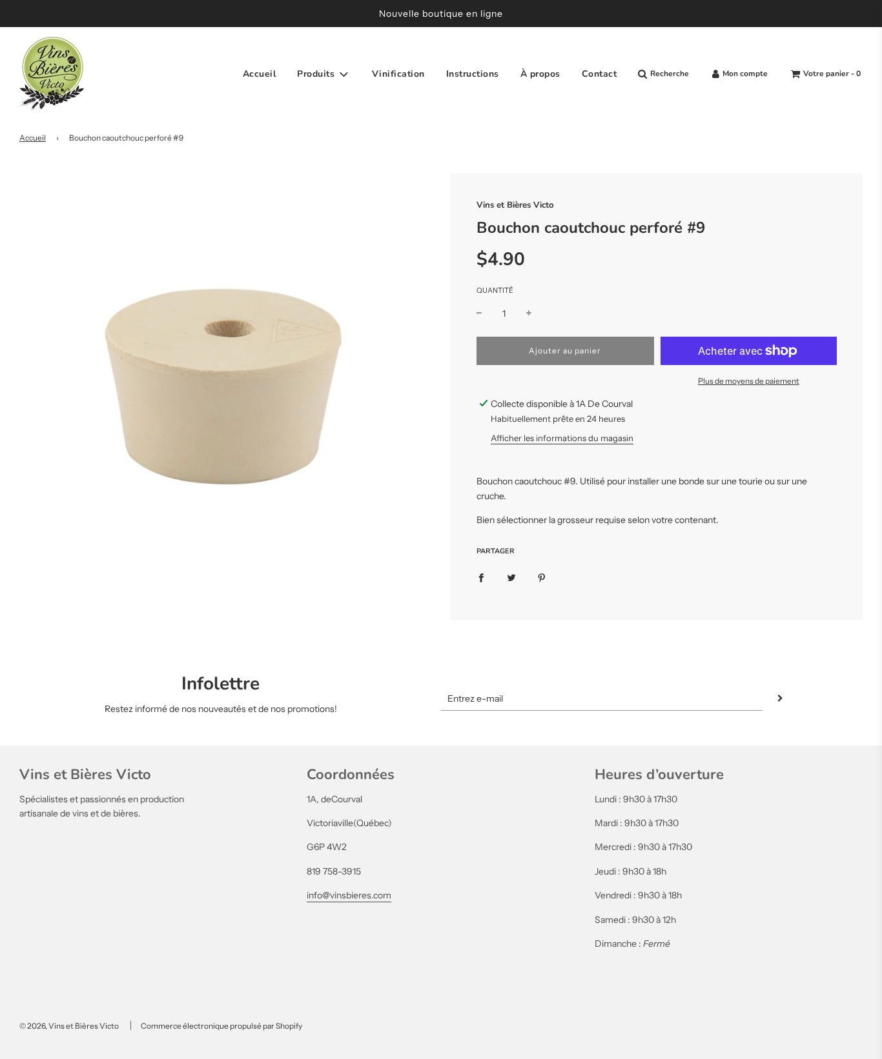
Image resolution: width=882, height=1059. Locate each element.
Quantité (495, 290)
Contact (599, 74)
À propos (540, 74)
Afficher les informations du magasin (562, 438)
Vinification (398, 74)
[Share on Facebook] (481, 576)
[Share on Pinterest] (542, 576)
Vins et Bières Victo (515, 205)
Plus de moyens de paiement (748, 381)
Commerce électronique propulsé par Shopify (221, 1026)
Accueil (259, 74)
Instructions (472, 74)
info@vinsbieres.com (349, 895)
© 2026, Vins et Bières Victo (69, 1026)
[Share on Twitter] (511, 576)
